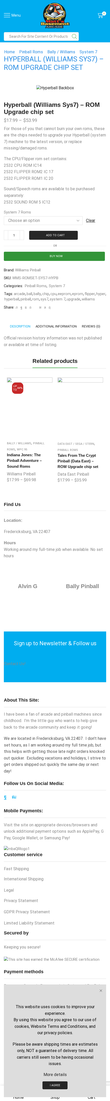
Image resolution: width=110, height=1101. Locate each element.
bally (37, 294)
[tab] (20, 326)
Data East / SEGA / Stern (76, 444)
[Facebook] (21, 307)
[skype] (49, 307)
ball (29, 294)
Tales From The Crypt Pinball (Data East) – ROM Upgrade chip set (78, 461)
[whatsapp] (45, 307)
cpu (53, 294)
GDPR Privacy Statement (27, 911)
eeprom (64, 294)
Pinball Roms (31, 51)
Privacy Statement (21, 900)
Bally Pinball (82, 586)
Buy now (56, 256)
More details (55, 1074)
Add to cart (55, 235)
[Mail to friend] (35, 307)
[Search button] (74, 36)
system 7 (57, 299)
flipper (89, 294)
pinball (25, 299)
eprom (77, 294)
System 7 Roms (17, 212)
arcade (19, 294)
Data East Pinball (73, 474)
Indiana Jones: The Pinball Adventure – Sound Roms (24, 460)
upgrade (73, 299)
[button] (9, 428)
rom (35, 299)
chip (45, 294)
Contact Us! (15, 663)
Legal (9, 890)
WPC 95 (22, 449)
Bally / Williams (61, 51)
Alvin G (27, 586)
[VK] (26, 307)
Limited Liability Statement (29, 923)
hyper (100, 294)
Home (9, 51)
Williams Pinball (28, 270)
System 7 (88, 51)
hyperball (11, 299)
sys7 (44, 299)
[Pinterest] (30, 307)
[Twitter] (16, 307)
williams (88, 299)
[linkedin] (40, 307)
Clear (90, 220)
